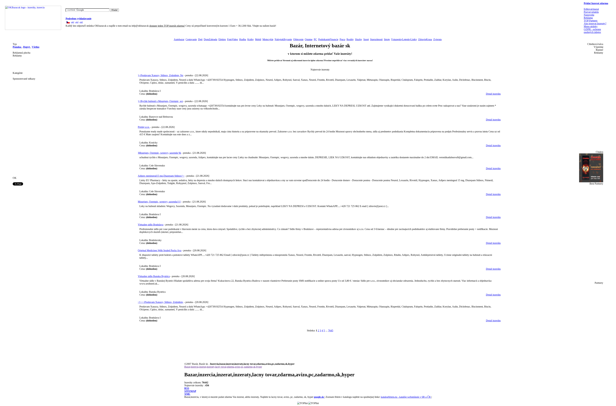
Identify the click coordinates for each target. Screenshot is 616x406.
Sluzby (358, 39)
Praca (342, 39)
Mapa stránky (591, 26)
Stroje (387, 39)
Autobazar (179, 39)
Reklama (588, 17)
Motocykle (267, 39)
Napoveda (589, 14)
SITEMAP (190, 391)
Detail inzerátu (493, 93)
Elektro (222, 39)
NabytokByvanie (283, 39)
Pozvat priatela (591, 12)
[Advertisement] (29, 64)
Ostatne (308, 39)
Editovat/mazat (591, 9)
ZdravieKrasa (425, 39)
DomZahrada (210, 39)
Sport (366, 39)
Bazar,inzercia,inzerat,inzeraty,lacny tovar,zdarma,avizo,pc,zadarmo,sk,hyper (223, 366)
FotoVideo (232, 39)
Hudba (242, 39)
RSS (186, 388)
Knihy (250, 39)
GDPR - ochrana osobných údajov (592, 31)
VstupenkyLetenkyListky (404, 39)
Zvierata (437, 39)
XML (187, 394)
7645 (330, 330)
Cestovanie (191, 39)
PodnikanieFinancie (328, 39)
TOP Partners (590, 20)
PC (315, 39)
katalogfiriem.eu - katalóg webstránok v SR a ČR (406, 397)
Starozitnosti (376, 39)
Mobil (258, 39)
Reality (350, 39)
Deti (200, 39)
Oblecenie (298, 39)
